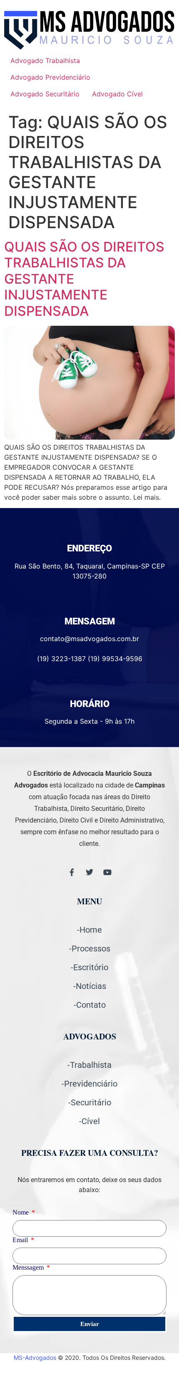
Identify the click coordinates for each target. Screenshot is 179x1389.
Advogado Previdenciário (50, 77)
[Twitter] (89, 872)
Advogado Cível (117, 94)
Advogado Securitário (45, 94)
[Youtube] (107, 872)
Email (21, 1240)
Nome (21, 1212)
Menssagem (28, 1267)
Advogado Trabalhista (45, 60)
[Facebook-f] (71, 872)
